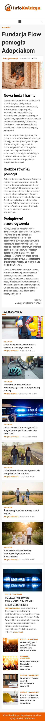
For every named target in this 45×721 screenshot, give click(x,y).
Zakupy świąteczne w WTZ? (28, 301)
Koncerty (24, 656)
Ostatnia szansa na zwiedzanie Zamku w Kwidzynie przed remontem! (10, 698)
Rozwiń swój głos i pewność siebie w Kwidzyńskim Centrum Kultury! (10, 645)
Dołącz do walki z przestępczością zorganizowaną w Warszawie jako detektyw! (22, 410)
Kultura (23, 675)
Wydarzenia (33, 639)
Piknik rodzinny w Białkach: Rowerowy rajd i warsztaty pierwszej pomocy (22, 367)
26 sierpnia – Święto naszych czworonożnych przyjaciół (10, 681)
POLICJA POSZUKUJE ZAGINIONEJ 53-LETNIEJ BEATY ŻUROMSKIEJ (22, 580)
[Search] (41, 21)
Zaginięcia (17, 594)
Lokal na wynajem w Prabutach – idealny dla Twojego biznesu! (22, 327)
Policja (8, 594)
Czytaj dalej (18, 632)
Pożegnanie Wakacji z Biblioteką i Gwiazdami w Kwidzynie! (10, 663)
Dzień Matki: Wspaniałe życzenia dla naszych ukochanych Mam (22, 453)
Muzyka (23, 639)
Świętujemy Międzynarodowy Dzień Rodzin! (22, 493)
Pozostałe (6, 27)
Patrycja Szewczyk (10, 58)
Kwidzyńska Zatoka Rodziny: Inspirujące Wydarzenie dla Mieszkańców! (22, 533)
